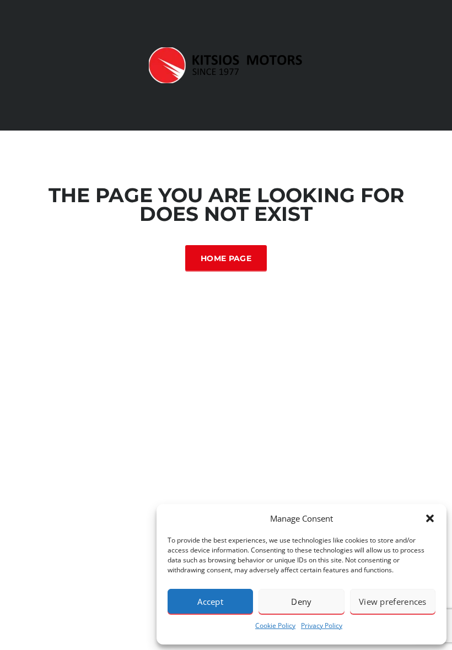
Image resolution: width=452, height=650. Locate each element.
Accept (210, 601)
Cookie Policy (275, 625)
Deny (301, 601)
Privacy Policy (321, 625)
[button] (429, 518)
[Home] (226, 65)
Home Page (226, 258)
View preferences (393, 601)
